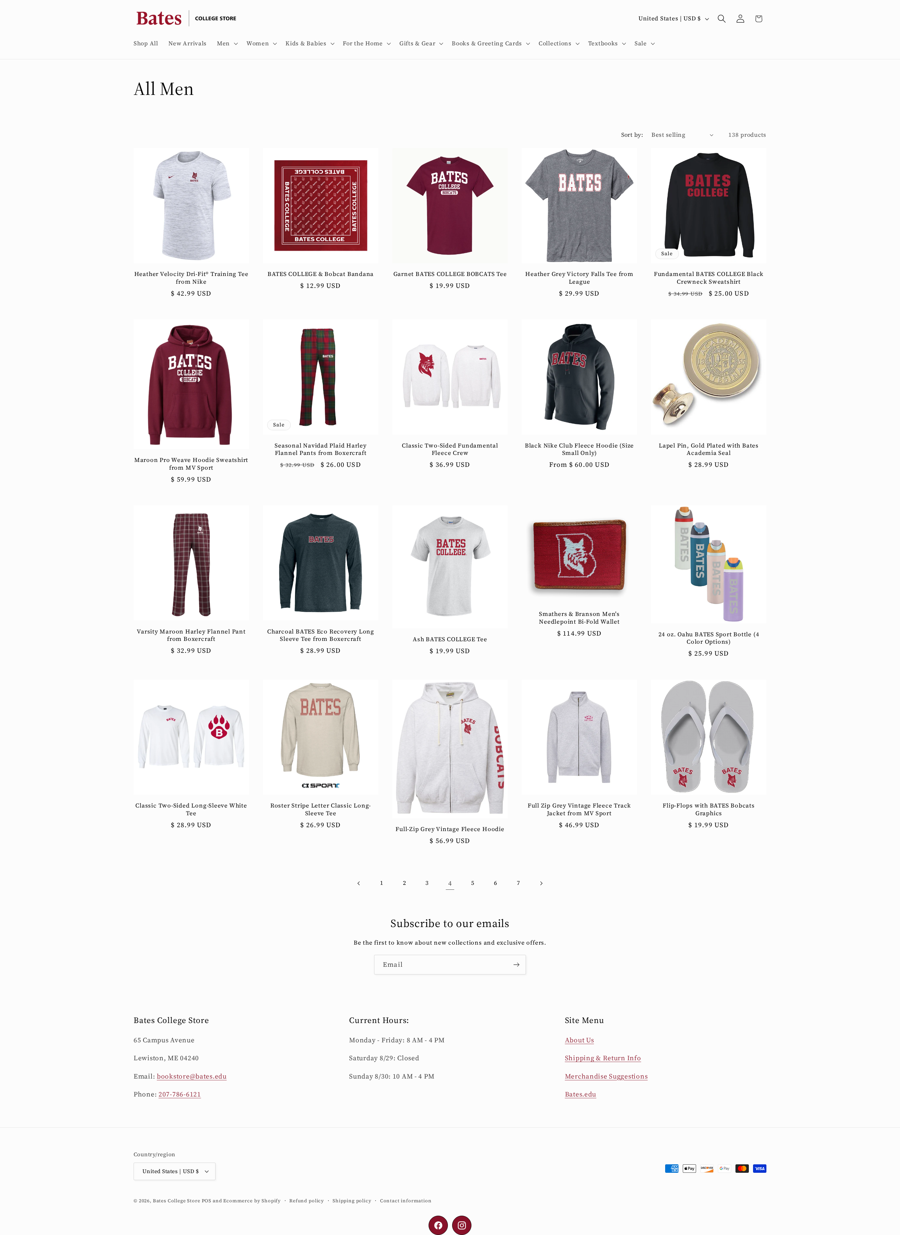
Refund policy (306, 1200)
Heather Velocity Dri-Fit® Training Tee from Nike (191, 277)
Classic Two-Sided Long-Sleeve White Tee (191, 809)
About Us (579, 1039)
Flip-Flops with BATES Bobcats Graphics (709, 809)
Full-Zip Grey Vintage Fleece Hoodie (450, 829)
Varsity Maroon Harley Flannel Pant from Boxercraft (191, 635)
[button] (227, 43)
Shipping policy (352, 1200)
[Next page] (541, 883)
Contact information (406, 1200)
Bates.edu (580, 1094)
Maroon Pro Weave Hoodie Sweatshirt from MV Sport (191, 463)
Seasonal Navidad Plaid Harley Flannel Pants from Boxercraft (321, 449)
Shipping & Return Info (603, 1057)
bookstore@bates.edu (192, 1076)
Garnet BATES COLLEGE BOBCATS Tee (450, 274)
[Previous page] (358, 883)
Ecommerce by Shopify (252, 1200)
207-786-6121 (180, 1094)
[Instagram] (461, 1225)
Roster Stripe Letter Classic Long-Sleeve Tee (320, 809)
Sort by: (632, 135)
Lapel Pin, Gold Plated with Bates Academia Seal (709, 449)
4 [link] (450, 883)
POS (207, 1200)
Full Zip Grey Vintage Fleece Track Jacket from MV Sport (579, 809)
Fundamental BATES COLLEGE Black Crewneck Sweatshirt (709, 277)
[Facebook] (438, 1225)
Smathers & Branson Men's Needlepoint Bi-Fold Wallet (579, 617)
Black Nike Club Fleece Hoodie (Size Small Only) (579, 449)
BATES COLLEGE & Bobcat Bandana (321, 274)
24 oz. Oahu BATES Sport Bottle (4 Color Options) (708, 638)
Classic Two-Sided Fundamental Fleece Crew (450, 449)
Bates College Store (176, 1200)
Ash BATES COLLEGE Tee (450, 639)
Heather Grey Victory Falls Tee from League (579, 277)
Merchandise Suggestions (606, 1076)
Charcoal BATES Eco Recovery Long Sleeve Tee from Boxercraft (320, 635)
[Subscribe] (516, 965)
